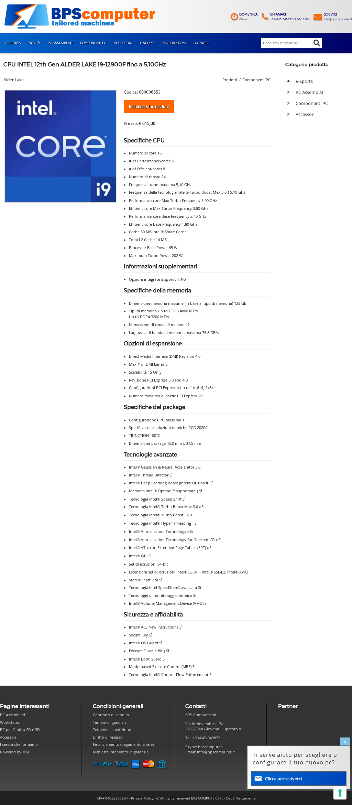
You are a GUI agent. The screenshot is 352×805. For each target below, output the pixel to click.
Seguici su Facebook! (192, 765)
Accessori (305, 114)
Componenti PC (312, 103)
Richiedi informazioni (149, 106)
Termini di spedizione (112, 729)
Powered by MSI (14, 751)
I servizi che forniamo (19, 744)
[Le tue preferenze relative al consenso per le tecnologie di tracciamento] (339, 792)
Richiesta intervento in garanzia (120, 751)
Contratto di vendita (111, 714)
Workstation (11, 722)
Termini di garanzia (109, 722)
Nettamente (245, 798)
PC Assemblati (310, 92)
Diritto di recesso (108, 737)
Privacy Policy (142, 798)
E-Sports (304, 81)
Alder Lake (13, 80)
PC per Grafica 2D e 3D (20, 729)
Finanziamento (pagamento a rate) (123, 744)
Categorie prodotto (306, 64)
